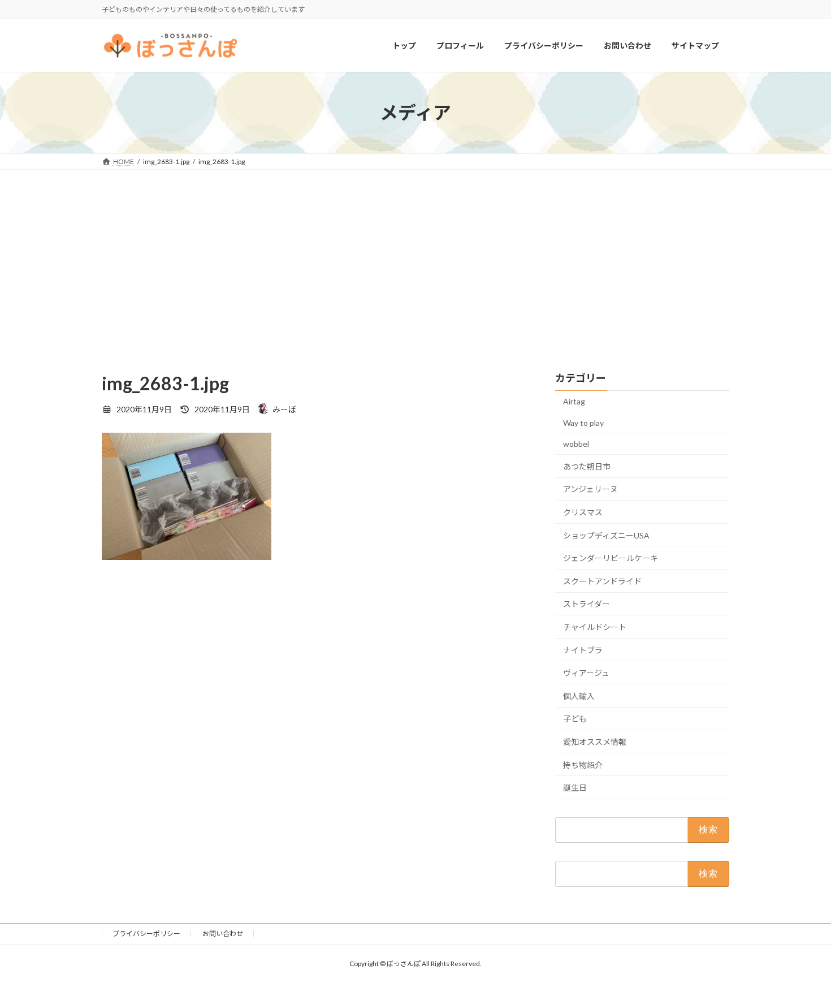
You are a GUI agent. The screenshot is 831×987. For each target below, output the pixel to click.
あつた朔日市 (587, 466)
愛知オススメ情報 (594, 742)
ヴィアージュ (586, 673)
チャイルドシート (594, 627)
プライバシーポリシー (146, 933)
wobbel (576, 444)
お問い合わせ (222, 933)
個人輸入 (579, 696)
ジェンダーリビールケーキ (610, 558)
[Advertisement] (415, 254)
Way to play (583, 423)
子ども (575, 719)
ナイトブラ (583, 650)
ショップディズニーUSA (606, 535)
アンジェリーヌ (590, 489)
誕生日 (575, 787)
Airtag (574, 401)
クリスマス (583, 512)
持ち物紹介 (583, 765)
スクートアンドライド (602, 581)
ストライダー (586, 604)
